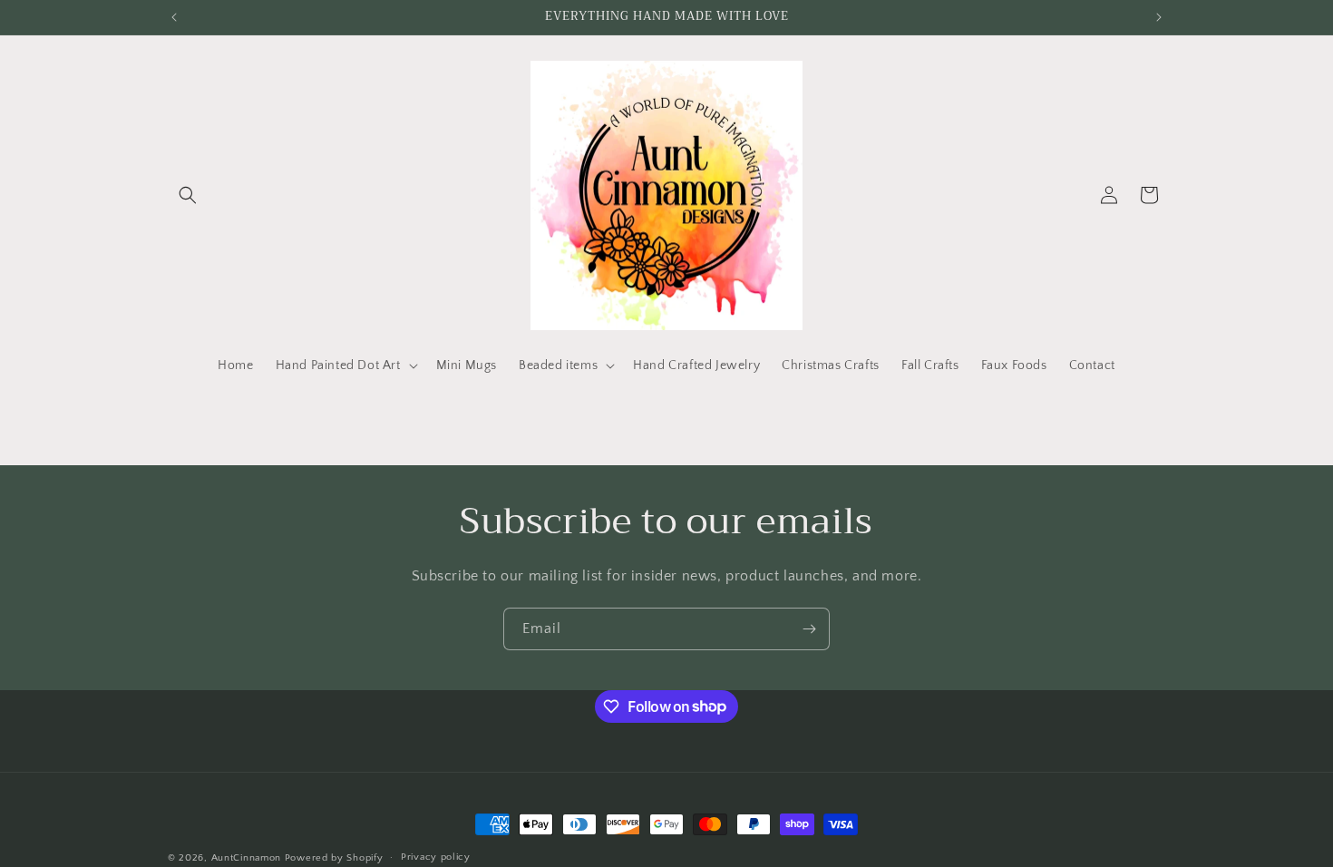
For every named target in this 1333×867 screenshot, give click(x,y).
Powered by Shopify (334, 857)
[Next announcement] (1159, 17)
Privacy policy (436, 857)
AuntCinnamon (246, 857)
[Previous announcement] (174, 17)
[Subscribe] (809, 629)
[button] (188, 195)
